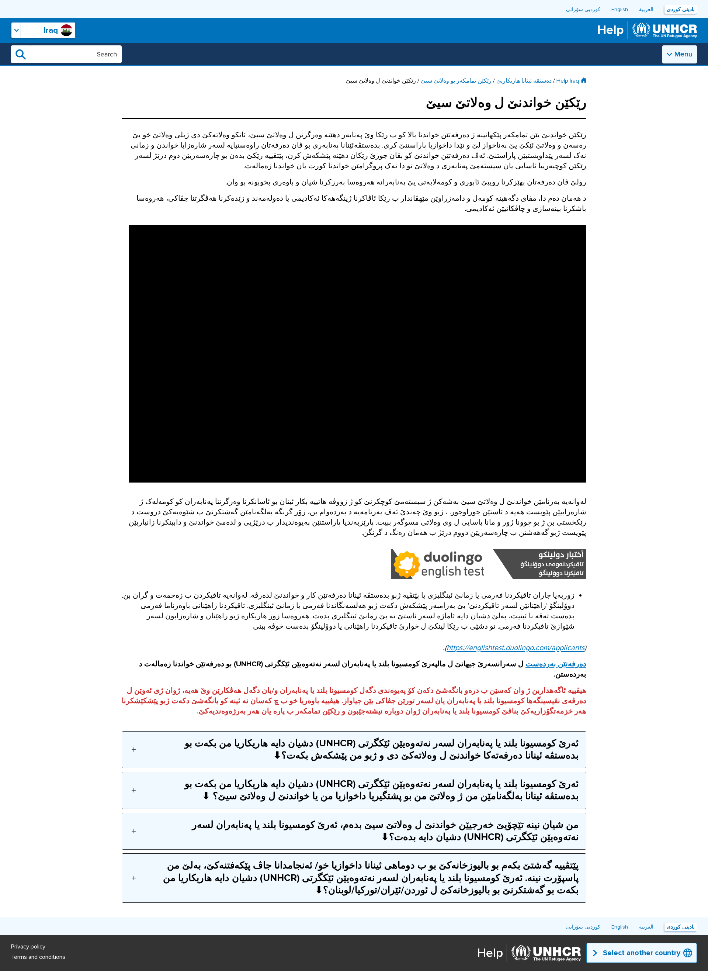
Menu (683, 54)
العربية (646, 9)
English (619, 9)
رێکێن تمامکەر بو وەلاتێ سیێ (456, 80)
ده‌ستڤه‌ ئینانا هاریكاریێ (524, 80)
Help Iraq (567, 80)
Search (20, 54)
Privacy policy (28, 946)
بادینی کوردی (681, 9)
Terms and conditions (38, 957)
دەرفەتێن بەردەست (555, 664)
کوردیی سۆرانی (583, 9)
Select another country (641, 952)
